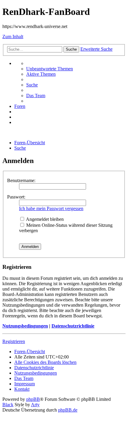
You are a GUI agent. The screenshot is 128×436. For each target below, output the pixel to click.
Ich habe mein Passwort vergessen (51, 208)
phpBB (33, 399)
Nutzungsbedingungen (25, 325)
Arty (35, 404)
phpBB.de (67, 409)
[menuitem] (49, 68)
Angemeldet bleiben (44, 219)
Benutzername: (21, 180)
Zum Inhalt (12, 36)
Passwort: (16, 196)
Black (7, 404)
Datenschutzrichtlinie (72, 325)
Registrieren (13, 341)
